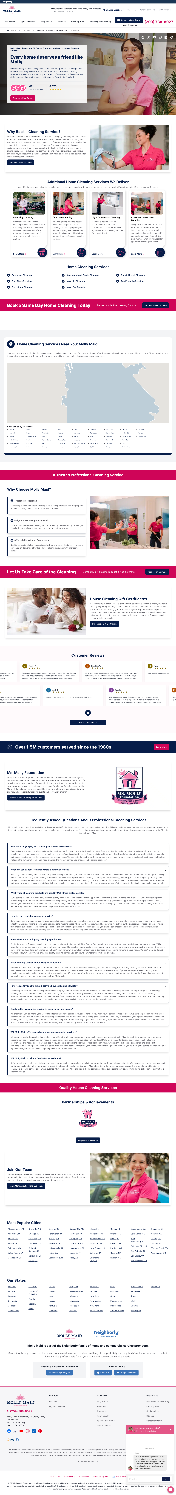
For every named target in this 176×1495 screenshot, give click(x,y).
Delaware (32, 1286)
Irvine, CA (53, 1253)
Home (13, 30)
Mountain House (79, 443)
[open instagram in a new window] (160, 38)
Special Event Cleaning (133, 275)
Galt (43, 443)
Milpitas (76, 436)
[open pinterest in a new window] (171, 38)
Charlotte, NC (34, 1229)
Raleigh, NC (115, 1258)
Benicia (11, 436)
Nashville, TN (96, 1243)
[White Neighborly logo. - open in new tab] (8, 1)
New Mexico (95, 1301)
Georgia (32, 1304)
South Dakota (137, 1286)
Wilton (141, 433)
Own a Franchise (104, 1425)
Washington (136, 1310)
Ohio (112, 1286)
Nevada (93, 1291)
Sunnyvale (110, 440)
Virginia (134, 1306)
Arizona (11, 1291)
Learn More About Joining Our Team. (26, 1186)
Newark (76, 447)
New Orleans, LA (97, 1248)
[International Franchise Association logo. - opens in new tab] (11, 1439)
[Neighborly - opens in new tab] (17, 1439)
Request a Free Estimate (20, 162)
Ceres (28, 433)
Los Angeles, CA (76, 1248)
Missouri (73, 1310)
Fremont (44, 436)
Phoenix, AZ (115, 1243)
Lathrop (60, 447)
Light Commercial (28, 21)
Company (102, 1395)
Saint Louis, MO (138, 1234)
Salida (92, 447)
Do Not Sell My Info (100, 1476)
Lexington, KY (75, 1238)
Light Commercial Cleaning (106, 217)
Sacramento (94, 443)
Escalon (44, 429)
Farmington (45, 433)
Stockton (109, 436)
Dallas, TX (32, 1260)
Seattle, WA (156, 1234)
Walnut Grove (126, 447)
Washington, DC (158, 1253)
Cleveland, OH (34, 1243)
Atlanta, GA (13, 1238)
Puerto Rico (115, 1306)
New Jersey (95, 1296)
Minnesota (74, 1301)
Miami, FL (94, 1229)
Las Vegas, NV (75, 1234)
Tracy (108, 447)
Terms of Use (55, 1476)
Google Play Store (127, 1373)
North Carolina (96, 1310)
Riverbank (93, 440)
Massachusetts (76, 1291)
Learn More (19, 254)
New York (94, 1306)
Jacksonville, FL (56, 1258)
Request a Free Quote (130, 20)
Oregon (113, 1296)
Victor (124, 443)
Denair (28, 440)
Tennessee (135, 1291)
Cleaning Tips (77, 21)
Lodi (75, 429)
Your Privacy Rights (123, 1476)
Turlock (125, 429)
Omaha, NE (115, 1229)
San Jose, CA (157, 1229)
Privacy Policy (69, 1476)
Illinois (52, 1286)
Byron (28, 429)
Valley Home (126, 436)
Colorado (12, 1306)
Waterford (142, 429)
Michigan (73, 1296)
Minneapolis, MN (97, 1238)
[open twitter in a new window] (148, 38)
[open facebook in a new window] (143, 38)
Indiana (52, 1291)
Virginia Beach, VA (159, 1248)
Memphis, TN (75, 1253)
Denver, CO (54, 1229)
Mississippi (74, 1306)
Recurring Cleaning (23, 217)
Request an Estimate (157, 572)
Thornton (109, 443)
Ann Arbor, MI (14, 1234)
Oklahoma (114, 1291)
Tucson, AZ (156, 1243)
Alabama (12, 1286)
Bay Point (12, 433)
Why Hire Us (46, 21)
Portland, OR (116, 1248)
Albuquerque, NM (16, 1229)
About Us (61, 21)
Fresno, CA (54, 1238)
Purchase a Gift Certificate (104, 624)
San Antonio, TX (138, 1251)
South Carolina (117, 1310)
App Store (104, 1373)
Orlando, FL (115, 1234)
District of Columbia (33, 1292)
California (12, 1301)
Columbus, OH (35, 1256)
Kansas (52, 1301)
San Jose (109, 429)
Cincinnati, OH (34, 1238)
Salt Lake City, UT (139, 1246)
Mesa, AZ (73, 1258)
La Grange (61, 443)
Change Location (113, 10)
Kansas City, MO (76, 1229)
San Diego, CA (137, 1256)
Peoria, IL (114, 1238)
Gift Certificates (165, 10)
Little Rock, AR (76, 1243)
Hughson (61, 433)
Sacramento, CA (138, 1229)
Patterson (93, 433)
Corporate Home (154, 1421)
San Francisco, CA (139, 1260)
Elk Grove (29, 443)
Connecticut (13, 1310)
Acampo (12, 429)
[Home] (8, 30)
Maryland (73, 1286)
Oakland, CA (95, 1253)
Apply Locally (131, 10)
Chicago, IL (33, 1234)
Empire (28, 447)
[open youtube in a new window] (154, 38)
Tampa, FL (156, 1238)
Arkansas (12, 1296)
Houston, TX (54, 1243)
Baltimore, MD (14, 1248)
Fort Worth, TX (55, 1234)
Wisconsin (155, 1286)
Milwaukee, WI (96, 1234)
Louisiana (53, 1310)
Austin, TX (12, 1243)
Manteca (77, 433)
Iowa (51, 1296)
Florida (31, 1299)
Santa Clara (110, 433)
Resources (152, 1395)
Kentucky (53, 1306)
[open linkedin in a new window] (166, 38)
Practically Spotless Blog (100, 21)
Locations (26, 30)
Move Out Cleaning (76, 287)
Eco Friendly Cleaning (132, 281)
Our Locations (152, 1411)
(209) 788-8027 (159, 22)
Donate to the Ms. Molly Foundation (25, 797)
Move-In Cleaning (75, 281)
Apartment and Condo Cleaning (82, 275)
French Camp (46, 440)
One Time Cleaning (62, 217)
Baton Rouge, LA (15, 1253)
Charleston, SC (15, 1258)
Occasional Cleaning (22, 287)
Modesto (77, 440)
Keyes (60, 436)
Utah (133, 1301)
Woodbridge (142, 436)
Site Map (150, 1416)
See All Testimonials (88, 722)
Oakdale (93, 429)
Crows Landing (31, 436)
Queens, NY (115, 1253)
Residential (10, 21)
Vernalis (125, 440)
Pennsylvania (116, 1301)
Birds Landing (14, 443)
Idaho (31, 1308)
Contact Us (102, 1411)
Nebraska (94, 1286)
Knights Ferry (62, 440)
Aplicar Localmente (147, 10)
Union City (126, 433)
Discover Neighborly (59, 1373)
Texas (133, 1296)
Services (54, 1395)
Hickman (45, 447)
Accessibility (84, 1476)
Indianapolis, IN (56, 1248)
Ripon (92, 436)
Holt (59, 429)
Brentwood (13, 447)
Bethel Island (13, 440)
